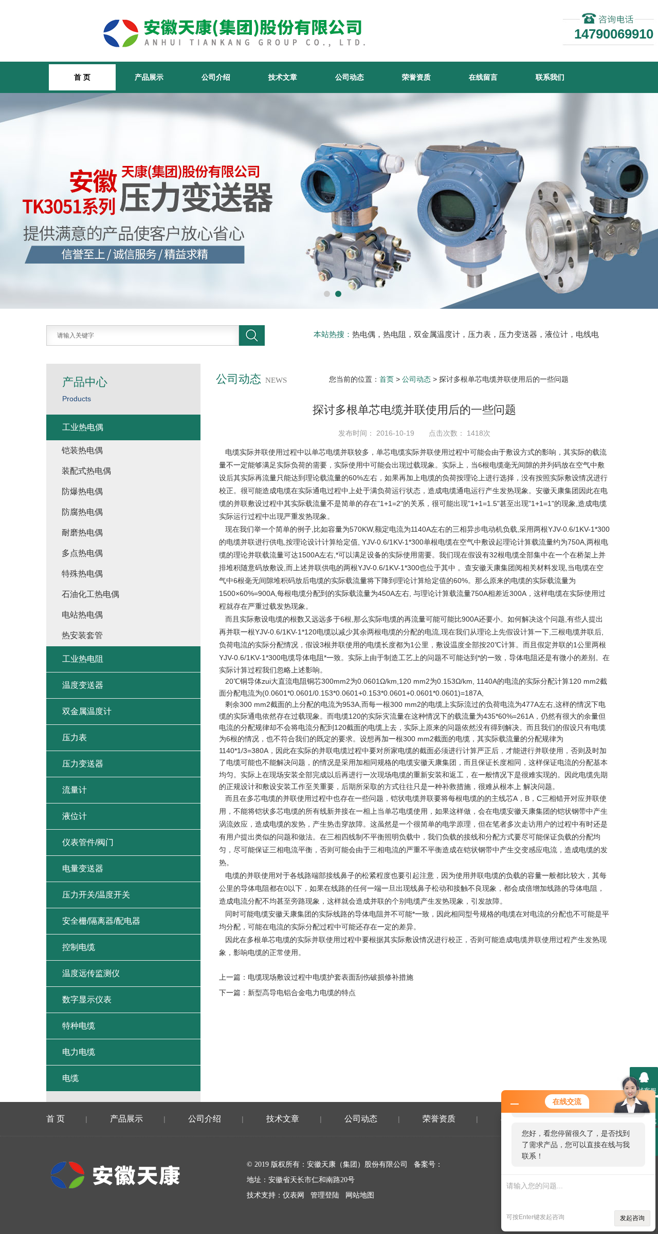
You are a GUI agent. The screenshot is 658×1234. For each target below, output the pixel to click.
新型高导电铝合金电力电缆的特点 (302, 992)
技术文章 (282, 77)
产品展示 (149, 77)
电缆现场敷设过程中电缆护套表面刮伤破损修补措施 (330, 977)
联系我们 (550, 77)
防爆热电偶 (82, 491)
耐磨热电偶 (82, 532)
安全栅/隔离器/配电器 (101, 921)
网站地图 (359, 1195)
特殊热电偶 (82, 573)
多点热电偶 (82, 553)
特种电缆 (78, 1025)
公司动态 (349, 77)
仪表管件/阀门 (88, 842)
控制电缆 (78, 947)
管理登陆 (324, 1195)
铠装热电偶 (82, 450)
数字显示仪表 (87, 999)
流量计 (74, 790)
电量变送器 (82, 868)
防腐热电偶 (82, 512)
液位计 (74, 816)
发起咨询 (632, 1218)
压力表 (74, 737)
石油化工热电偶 (90, 594)
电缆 (70, 1078)
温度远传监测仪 (91, 973)
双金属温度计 (87, 711)
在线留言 (483, 77)
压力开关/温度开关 (96, 894)
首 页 (55, 1118)
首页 (386, 379)
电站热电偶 (82, 614)
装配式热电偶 (86, 470)
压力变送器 (82, 763)
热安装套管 (82, 635)
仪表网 (293, 1195)
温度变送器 (82, 685)
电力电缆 (78, 1052)
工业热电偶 (82, 427)
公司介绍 (216, 77)
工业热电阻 (82, 659)
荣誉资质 (416, 77)
